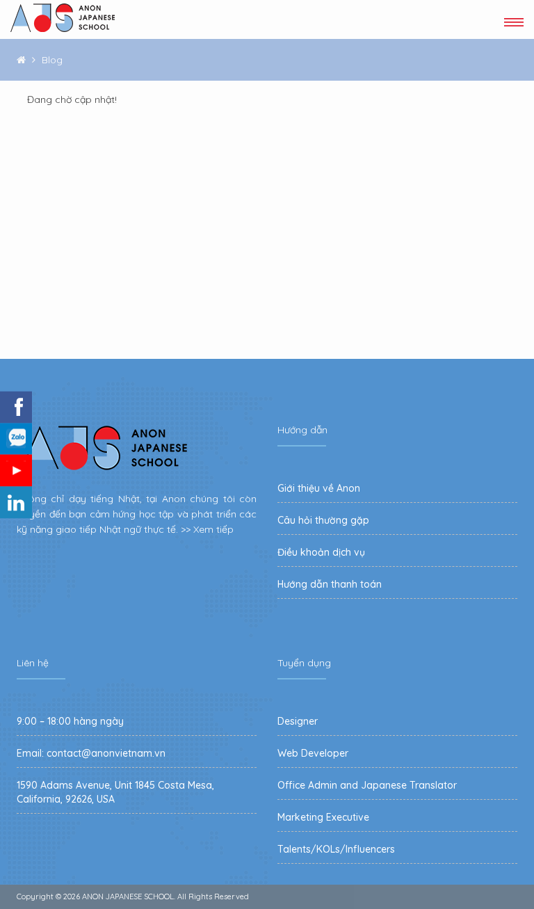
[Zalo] (16, 439)
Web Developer (312, 753)
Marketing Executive (323, 817)
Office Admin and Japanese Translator (367, 785)
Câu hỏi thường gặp (323, 520)
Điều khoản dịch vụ (321, 552)
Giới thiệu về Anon (318, 488)
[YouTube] (16, 471)
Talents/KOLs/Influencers (336, 849)
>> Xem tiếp (207, 529)
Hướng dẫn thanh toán (329, 584)
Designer (297, 721)
